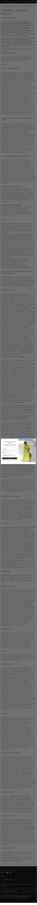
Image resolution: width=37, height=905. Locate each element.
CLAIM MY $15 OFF (9, 458)
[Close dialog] (35, 440)
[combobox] (3, 453)
